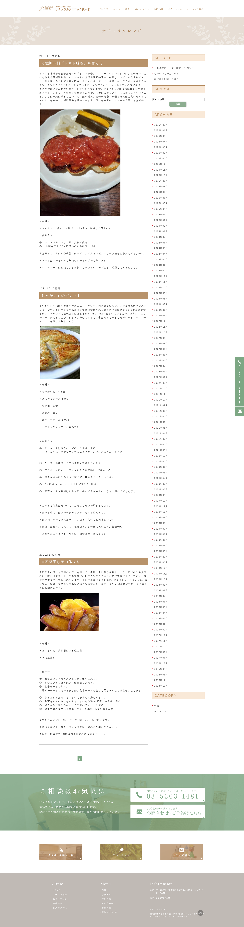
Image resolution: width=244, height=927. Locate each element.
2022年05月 (161, 360)
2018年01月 (161, 629)
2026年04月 (161, 142)
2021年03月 (161, 439)
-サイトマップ (158, 909)
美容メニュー (175, 9)
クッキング (160, 711)
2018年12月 (161, 568)
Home (104, 9)
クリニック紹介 (121, 9)
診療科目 (158, 9)
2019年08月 (161, 523)
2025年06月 (161, 198)
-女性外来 (106, 908)
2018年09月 (161, 585)
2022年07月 (161, 349)
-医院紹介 (57, 903)
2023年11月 (161, 282)
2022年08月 (161, 343)
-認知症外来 (107, 903)
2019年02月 (161, 557)
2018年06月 (161, 601)
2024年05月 (161, 248)
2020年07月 (161, 461)
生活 (156, 706)
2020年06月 (161, 467)
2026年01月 (161, 158)
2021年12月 (161, 388)
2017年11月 (161, 641)
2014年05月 (161, 674)
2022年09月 (161, 338)
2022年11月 (161, 327)
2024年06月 (161, 242)
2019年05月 (161, 540)
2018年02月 (161, 624)
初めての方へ (142, 9)
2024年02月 (161, 265)
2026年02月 (161, 153)
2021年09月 (161, 405)
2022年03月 (161, 371)
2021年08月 (161, 411)
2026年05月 (161, 136)
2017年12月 (161, 635)
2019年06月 (161, 534)
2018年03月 (161, 618)
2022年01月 (161, 383)
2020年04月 (161, 478)
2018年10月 (161, 579)
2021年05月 (161, 428)
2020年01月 (161, 495)
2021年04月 (161, 433)
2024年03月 (161, 259)
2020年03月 (161, 484)
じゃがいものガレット (61, 296)
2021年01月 (161, 450)
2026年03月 (161, 147)
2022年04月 (161, 366)
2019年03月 (161, 551)
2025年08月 (161, 186)
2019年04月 (161, 545)
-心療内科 (106, 894)
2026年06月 (161, 130)
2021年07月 (161, 416)
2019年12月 (161, 501)
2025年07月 (161, 192)
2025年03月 (161, 214)
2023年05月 (161, 315)
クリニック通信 (195, 9)
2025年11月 (161, 169)
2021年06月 (161, 422)
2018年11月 (161, 573)
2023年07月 (161, 304)
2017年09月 (161, 652)
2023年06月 (161, 310)
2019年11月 (161, 506)
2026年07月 (161, 125)
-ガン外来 (106, 899)
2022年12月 (161, 321)
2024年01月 (161, 270)
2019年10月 (161, 512)
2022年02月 (161, 377)
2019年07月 (161, 528)
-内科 (103, 890)
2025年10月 (161, 175)
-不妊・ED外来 (109, 912)
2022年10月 (161, 332)
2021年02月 (161, 444)
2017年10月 (161, 646)
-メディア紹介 (59, 894)
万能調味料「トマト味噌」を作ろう (72, 63)
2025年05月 (161, 203)
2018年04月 (161, 613)
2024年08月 (161, 231)
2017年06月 (161, 658)
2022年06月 (161, 355)
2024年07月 (161, 237)
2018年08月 (161, 590)
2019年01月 (161, 562)
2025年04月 (161, 209)
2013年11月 (161, 680)
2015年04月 (161, 669)
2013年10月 (161, 686)
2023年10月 (161, 287)
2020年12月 (161, 456)
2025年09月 (161, 181)
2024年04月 (161, 254)
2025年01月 (161, 226)
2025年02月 (161, 220)
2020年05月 (161, 472)
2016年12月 (161, 663)
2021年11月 (161, 394)
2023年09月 (161, 293)
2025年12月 (161, 164)
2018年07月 (161, 596)
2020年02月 (161, 489)
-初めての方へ (59, 908)
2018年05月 (161, 607)
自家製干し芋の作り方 (61, 562)
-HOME (56, 890)
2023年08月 (161, 299)
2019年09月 (161, 517)
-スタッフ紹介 (59, 899)
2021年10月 (161, 400)
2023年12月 (161, 276)
